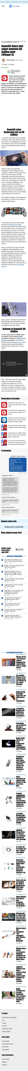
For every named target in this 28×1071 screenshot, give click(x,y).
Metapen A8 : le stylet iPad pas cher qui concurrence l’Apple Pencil (21, 916)
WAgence (4, 1061)
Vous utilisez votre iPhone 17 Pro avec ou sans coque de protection (13, 560)
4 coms (5, 64)
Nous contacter (5, 1041)
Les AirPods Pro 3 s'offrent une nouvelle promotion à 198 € (12, 598)
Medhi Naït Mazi (10, 60)
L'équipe (4, 1023)
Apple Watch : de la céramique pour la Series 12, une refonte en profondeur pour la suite (13, 592)
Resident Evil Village (15, 224)
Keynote (2, 1)
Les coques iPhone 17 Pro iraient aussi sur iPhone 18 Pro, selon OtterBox (21, 679)
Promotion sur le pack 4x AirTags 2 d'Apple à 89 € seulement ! (21, 726)
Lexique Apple (5, 1049)
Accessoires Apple (8, 41)
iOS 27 (20, 1)
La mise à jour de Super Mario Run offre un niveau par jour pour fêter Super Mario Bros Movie (17, 442)
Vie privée (4, 1025)
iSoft (3, 1020)
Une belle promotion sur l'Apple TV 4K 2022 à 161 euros (13, 610)
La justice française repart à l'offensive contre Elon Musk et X (13, 616)
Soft (15, 6)
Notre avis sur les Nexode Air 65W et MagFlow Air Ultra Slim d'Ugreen (21, 884)
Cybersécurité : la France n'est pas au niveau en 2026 (13, 585)
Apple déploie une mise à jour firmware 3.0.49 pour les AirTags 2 (21, 901)
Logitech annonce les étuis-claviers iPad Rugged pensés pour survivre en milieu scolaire (21, 974)
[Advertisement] (14, 23)
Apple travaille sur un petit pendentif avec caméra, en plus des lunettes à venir (21, 995)
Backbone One (17, 342)
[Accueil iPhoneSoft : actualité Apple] (2, 41)
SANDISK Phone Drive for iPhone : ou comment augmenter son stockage (21, 834)
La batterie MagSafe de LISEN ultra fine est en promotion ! (20, 712)
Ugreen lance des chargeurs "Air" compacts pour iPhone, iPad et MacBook (21, 934)
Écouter (12, 64)
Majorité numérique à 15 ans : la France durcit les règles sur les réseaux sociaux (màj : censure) (13, 573)
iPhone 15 (5, 67)
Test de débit (5, 1046)
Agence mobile (5, 1059)
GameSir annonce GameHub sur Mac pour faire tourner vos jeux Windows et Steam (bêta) (17, 419)
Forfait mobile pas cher (7, 1043)
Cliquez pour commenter (14, 527)
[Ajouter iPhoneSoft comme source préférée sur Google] (14, 71)
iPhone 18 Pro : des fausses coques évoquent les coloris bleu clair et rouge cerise (21, 662)
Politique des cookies (7, 1028)
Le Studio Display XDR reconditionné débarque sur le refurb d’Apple (21, 818)
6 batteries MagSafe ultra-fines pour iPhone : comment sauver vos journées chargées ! (21, 763)
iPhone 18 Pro (15, 1)
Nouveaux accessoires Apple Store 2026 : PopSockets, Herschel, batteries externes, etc (20, 866)
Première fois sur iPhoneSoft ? (9, 1017)
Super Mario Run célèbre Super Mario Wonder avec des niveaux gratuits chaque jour (17, 435)
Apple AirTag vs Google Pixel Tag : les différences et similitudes (21, 696)
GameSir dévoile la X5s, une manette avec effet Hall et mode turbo (17, 404)
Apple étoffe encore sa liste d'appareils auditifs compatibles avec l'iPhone (21, 743)
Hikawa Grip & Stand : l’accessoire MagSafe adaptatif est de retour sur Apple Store (21, 954)
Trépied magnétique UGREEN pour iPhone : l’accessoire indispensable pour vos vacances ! (21, 800)
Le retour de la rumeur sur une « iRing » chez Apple (21, 849)
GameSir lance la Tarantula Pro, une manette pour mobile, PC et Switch (17, 412)
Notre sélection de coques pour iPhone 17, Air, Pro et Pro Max (21, 781)
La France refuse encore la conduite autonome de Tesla (14, 579)
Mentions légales (6, 1031)
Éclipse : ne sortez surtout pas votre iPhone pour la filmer (14, 566)
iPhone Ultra (8, 1)
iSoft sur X (4, 1064)
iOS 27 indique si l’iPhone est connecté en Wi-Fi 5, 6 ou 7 (12, 604)
